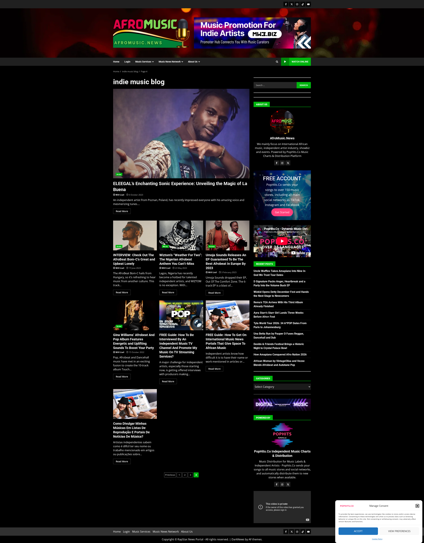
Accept (358, 531)
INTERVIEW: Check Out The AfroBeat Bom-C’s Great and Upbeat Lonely (135, 235)
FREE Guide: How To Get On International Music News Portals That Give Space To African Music (227, 315)
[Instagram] (297, 4)
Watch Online (300, 61)
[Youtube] (308, 4)
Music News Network (170, 61)
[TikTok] (302, 4)
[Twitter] (291, 4)
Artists (212, 246)
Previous (170, 474)
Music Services (143, 61)
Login (127, 61)
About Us (192, 61)
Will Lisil (120, 194)
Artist (119, 174)
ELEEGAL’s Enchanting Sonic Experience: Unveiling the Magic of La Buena (181, 133)
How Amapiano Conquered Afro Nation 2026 (280, 354)
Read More (122, 211)
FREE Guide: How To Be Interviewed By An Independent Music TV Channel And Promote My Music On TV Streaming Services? (181, 315)
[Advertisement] (252, 32)
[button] (417, 506)
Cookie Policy (377, 539)
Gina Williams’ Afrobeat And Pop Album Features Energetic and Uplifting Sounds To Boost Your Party (135, 315)
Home (116, 61)
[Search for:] (275, 85)
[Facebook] (285, 4)
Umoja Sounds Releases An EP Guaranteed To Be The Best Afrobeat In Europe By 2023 (227, 235)
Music (165, 246)
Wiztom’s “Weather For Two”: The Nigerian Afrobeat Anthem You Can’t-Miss (181, 235)
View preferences (399, 531)
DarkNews (238, 539)
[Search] (277, 62)
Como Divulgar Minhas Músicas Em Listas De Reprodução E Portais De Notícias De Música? (135, 404)
